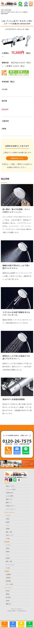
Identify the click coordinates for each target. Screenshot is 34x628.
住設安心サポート (11, 506)
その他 (8, 538)
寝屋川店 (8, 604)
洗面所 (8, 522)
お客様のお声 (9, 492)
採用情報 (8, 581)
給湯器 (8, 528)
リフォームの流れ (11, 489)
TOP (2, 10)
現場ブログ (9, 499)
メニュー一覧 (7, 10)
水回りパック (9, 535)
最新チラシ (9, 502)
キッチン (8, 515)
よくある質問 (9, 496)
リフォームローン (11, 509)
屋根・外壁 (9, 532)
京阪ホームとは (10, 486)
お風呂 (8, 519)
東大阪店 (8, 597)
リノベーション (10, 564)
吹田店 (8, 600)
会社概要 (8, 574)
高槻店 (8, 594)
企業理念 (8, 578)
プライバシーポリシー (17, 609)
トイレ (8, 525)
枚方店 (8, 591)
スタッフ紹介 (9, 584)
